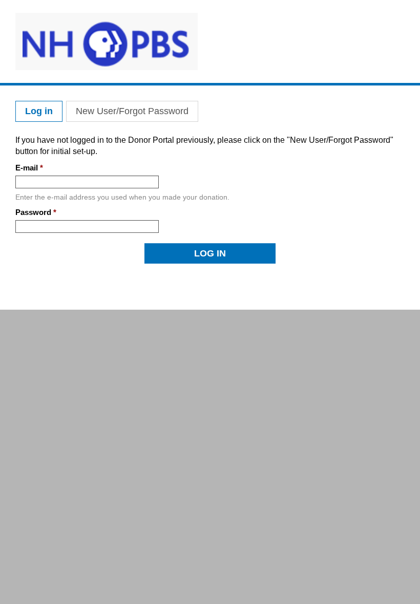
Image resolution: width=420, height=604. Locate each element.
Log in (43, 111)
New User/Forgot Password (132, 111)
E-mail (29, 167)
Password (35, 212)
